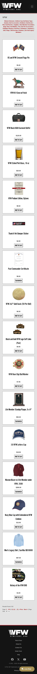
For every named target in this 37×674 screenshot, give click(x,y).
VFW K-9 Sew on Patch (18, 92)
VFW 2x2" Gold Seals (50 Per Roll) (18, 304)
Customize (18, 280)
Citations (21, 30)
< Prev (21, 609)
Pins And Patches (7, 25)
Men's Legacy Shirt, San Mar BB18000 (18, 550)
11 (12, 609)
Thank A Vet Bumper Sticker (19, 233)
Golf (4, 30)
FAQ (18, 654)
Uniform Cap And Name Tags (23, 21)
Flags (8, 30)
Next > (26, 609)
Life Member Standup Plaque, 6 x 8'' (18, 409)
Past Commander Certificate (18, 268)
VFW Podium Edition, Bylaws (18, 198)
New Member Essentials (27, 25)
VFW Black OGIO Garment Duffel (18, 128)
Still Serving (13, 30)
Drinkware (24, 28)
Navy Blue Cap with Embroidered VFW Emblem (18, 517)
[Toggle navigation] (32, 6)
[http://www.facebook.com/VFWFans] (12, 660)
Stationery (31, 28)
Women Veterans (9, 21)
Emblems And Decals (26, 23)
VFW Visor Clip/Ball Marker (18, 374)
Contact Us (18, 647)
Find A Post (18, 640)
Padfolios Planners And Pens (11, 28)
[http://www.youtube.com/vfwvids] (25, 660)
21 (17, 609)
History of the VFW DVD (18, 585)
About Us (18, 644)
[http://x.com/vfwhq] (19, 660)
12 (14, 609)
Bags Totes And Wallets (10, 26)
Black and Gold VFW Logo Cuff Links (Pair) (18, 341)
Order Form (18, 651)
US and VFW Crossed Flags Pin (18, 57)
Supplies (16, 25)
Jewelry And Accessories (11, 23)
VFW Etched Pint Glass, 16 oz (18, 163)
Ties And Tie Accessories (25, 26)
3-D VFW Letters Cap (18, 444)
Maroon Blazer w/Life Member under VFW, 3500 (18, 482)
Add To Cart (18, 69)
